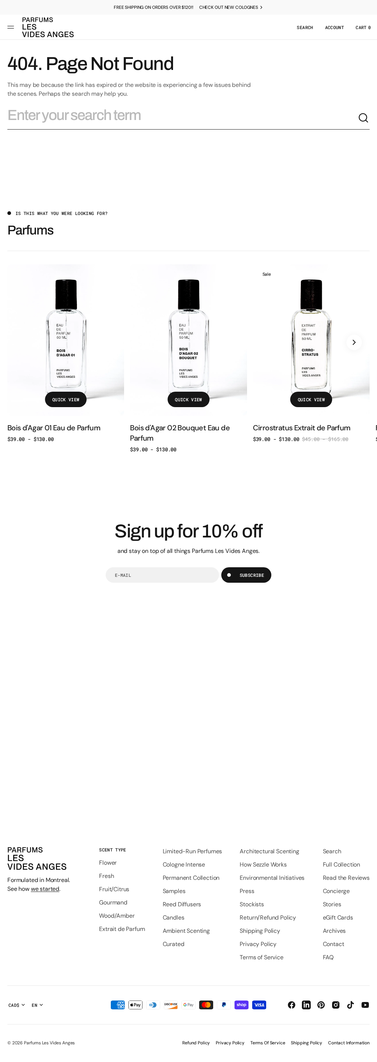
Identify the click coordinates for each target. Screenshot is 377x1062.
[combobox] (182, 118)
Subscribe (252, 575)
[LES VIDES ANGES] (48, 27)
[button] (11, 27)
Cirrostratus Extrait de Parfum (301, 428)
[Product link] (65, 353)
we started (45, 889)
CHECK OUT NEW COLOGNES (228, 7)
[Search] (364, 118)
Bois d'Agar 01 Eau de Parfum (53, 428)
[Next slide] (354, 342)
